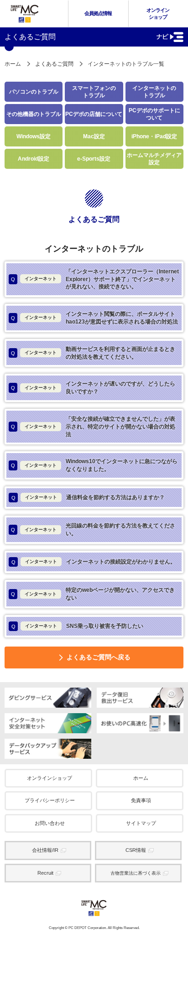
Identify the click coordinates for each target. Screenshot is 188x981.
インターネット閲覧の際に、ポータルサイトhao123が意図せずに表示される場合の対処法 (94, 318)
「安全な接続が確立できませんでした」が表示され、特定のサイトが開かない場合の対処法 (93, 427)
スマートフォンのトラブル (94, 91)
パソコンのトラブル (33, 91)
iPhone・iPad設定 (154, 136)
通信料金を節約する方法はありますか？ (88, 497)
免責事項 (141, 800)
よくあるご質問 (54, 64)
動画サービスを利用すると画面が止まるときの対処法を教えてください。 (93, 353)
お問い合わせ (50, 823)
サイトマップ (141, 823)
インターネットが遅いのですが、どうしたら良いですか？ (93, 388)
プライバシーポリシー (50, 800)
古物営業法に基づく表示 (135, 873)
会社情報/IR (45, 850)
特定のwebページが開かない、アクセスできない (93, 594)
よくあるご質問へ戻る (99, 657)
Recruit (45, 873)
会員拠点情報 (98, 13)
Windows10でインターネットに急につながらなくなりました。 (94, 465)
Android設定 (33, 159)
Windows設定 (33, 136)
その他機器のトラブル (33, 114)
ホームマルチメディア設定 (154, 158)
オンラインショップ (157, 13)
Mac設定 (94, 136)
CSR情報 (135, 850)
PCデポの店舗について (93, 114)
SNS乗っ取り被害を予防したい (77, 626)
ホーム (13, 64)
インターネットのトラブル (154, 91)
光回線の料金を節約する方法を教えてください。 (93, 529)
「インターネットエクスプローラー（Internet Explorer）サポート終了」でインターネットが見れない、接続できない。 (95, 279)
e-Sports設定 (93, 159)
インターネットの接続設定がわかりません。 (93, 561)
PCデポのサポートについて (154, 114)
